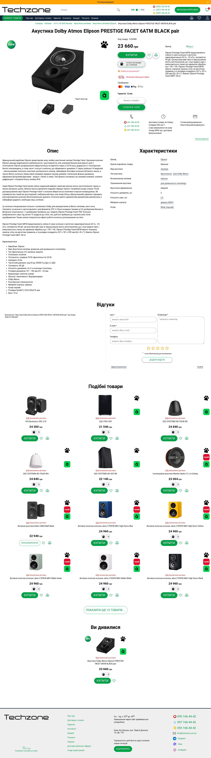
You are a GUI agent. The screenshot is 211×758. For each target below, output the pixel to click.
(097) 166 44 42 (163, 10)
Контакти (67, 18)
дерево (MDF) (167, 202)
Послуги (85, 18)
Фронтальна (166, 174)
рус (142, 10)
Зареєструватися (118, 367)
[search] (118, 10)
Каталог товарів (12, 18)
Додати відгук (157, 360)
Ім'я (112, 315)
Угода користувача (75, 750)
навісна (164, 178)
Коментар (163, 315)
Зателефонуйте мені (187, 10)
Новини (94, 18)
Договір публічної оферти (79, 746)
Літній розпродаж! (105, 2)
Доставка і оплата (43, 18)
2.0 (162, 197)
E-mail (113, 326)
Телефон (114, 337)
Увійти (200, 367)
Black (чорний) (167, 207)
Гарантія (57, 18)
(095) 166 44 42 (163, 6)
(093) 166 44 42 (163, 13)
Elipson (164, 159)
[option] (57, 70)
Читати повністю (202, 139)
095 (128, 122)
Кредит (76, 18)
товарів (116, 610)
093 (128, 130)
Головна (39, 23)
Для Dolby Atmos (180, 174)
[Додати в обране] (149, 55)
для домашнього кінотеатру (173, 183)
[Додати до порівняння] (156, 55)
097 (128, 126)
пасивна (164, 169)
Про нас (29, 18)
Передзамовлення (29, 543)
